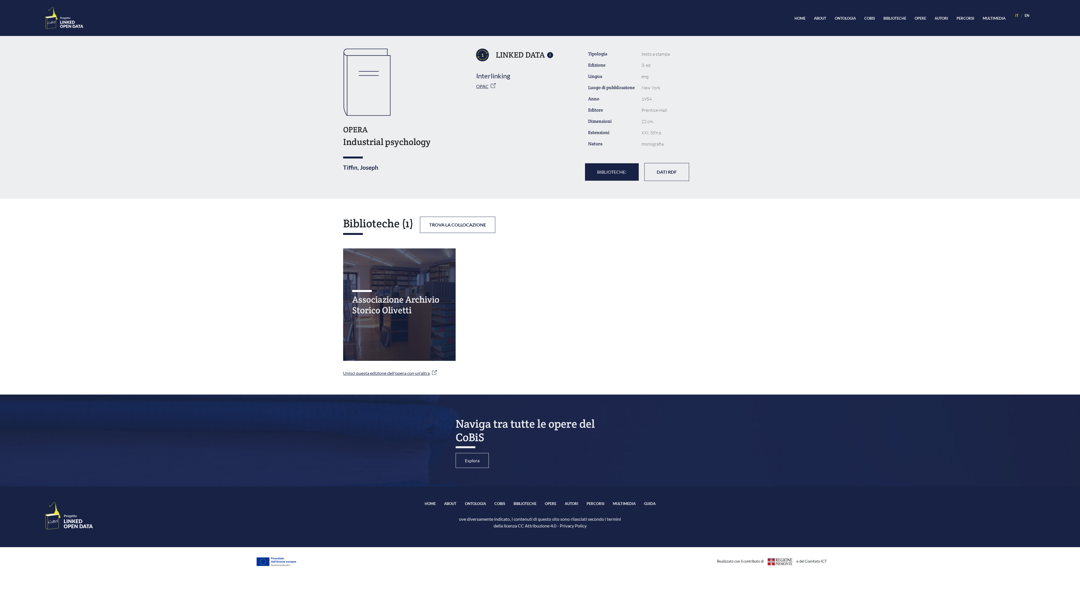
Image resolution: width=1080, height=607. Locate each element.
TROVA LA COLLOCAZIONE (457, 224)
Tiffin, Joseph (360, 167)
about (820, 18)
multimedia (994, 18)
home (800, 18)
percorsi (965, 18)
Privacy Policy (573, 525)
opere (920, 18)
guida (650, 503)
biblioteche (894, 18)
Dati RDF (667, 172)
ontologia (845, 18)
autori (941, 18)
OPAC (482, 86)
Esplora (472, 460)
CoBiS (869, 18)
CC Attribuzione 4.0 (537, 525)
